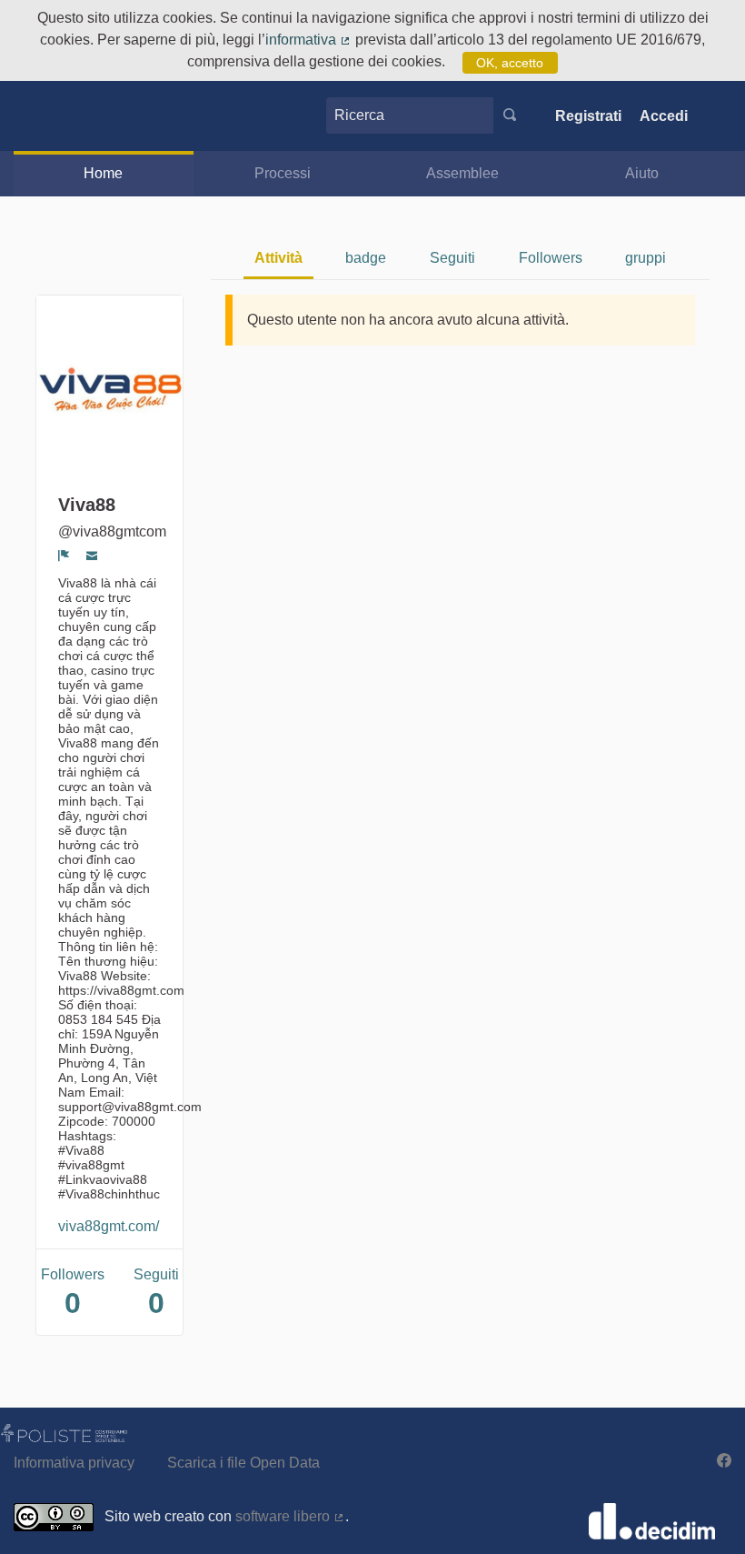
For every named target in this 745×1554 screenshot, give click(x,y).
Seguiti (452, 258)
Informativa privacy (74, 1462)
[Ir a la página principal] (48, 115)
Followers (550, 258)
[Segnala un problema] (64, 555)
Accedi (664, 116)
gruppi (645, 258)
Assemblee (462, 173)
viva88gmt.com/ (108, 1226)
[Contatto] (92, 556)
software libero (290, 1516)
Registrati (588, 116)
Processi (282, 173)
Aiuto (642, 173)
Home (103, 173)
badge (365, 258)
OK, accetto (509, 62)
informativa (308, 39)
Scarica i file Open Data (243, 1462)
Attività (278, 258)
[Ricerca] (509, 115)
